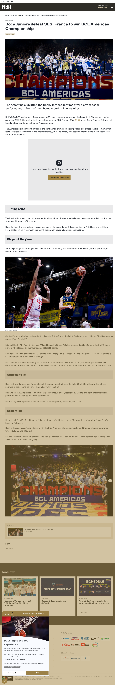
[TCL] (65, 644)
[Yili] (95, 644)
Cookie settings (108, 676)
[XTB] (85, 644)
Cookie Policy (98, 676)
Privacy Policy (75, 676)
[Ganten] (75, 638)
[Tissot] (75, 644)
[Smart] (105, 638)
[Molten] (85, 638)
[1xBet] (65, 638)
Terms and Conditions (86, 676)
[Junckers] (65, 658)
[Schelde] (85, 658)
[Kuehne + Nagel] (75, 658)
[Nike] (95, 638)
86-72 (77, 120)
